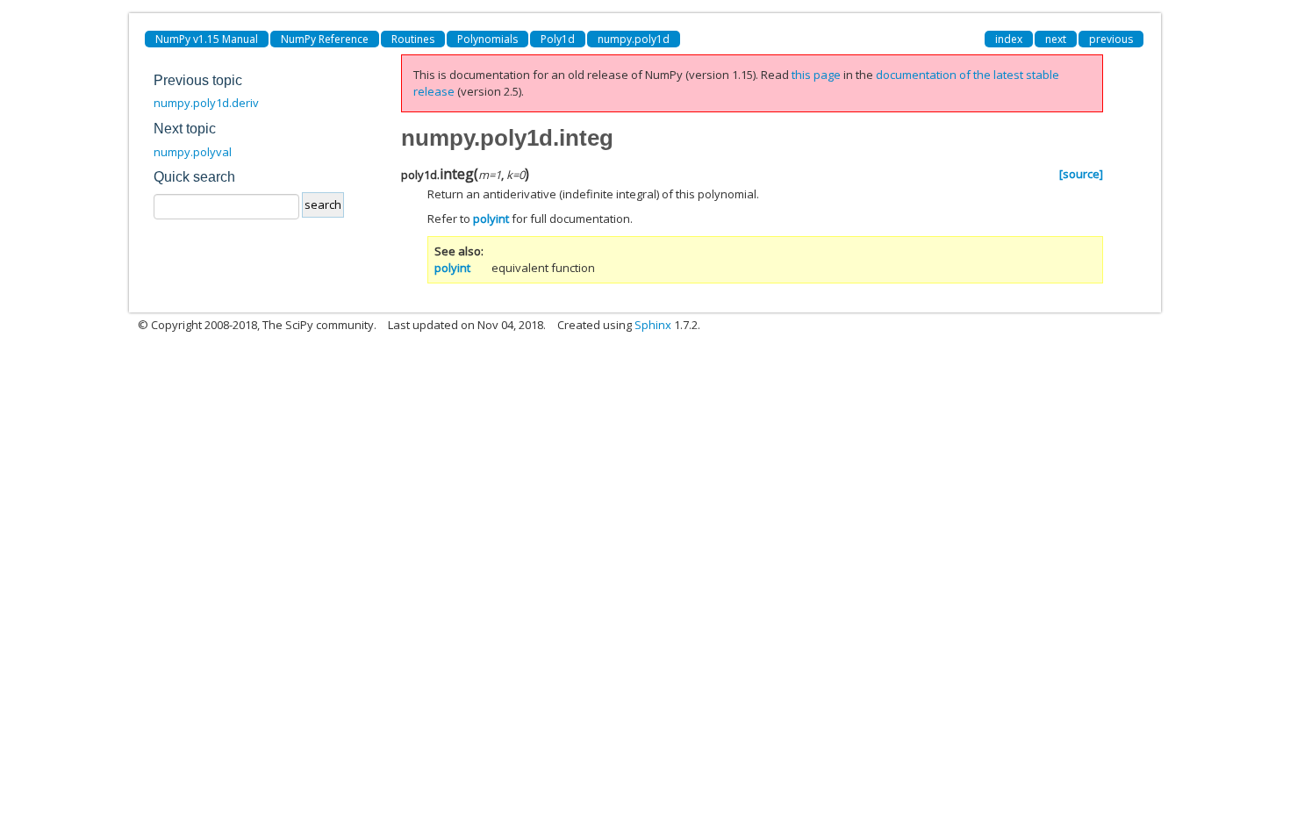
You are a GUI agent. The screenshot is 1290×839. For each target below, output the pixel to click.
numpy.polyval (193, 152)
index (1008, 39)
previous (1111, 39)
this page (816, 74)
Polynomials (487, 39)
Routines (412, 39)
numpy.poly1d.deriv (206, 103)
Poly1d (558, 39)
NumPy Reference (325, 39)
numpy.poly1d (634, 39)
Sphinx (652, 325)
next (1055, 39)
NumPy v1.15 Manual (206, 39)
